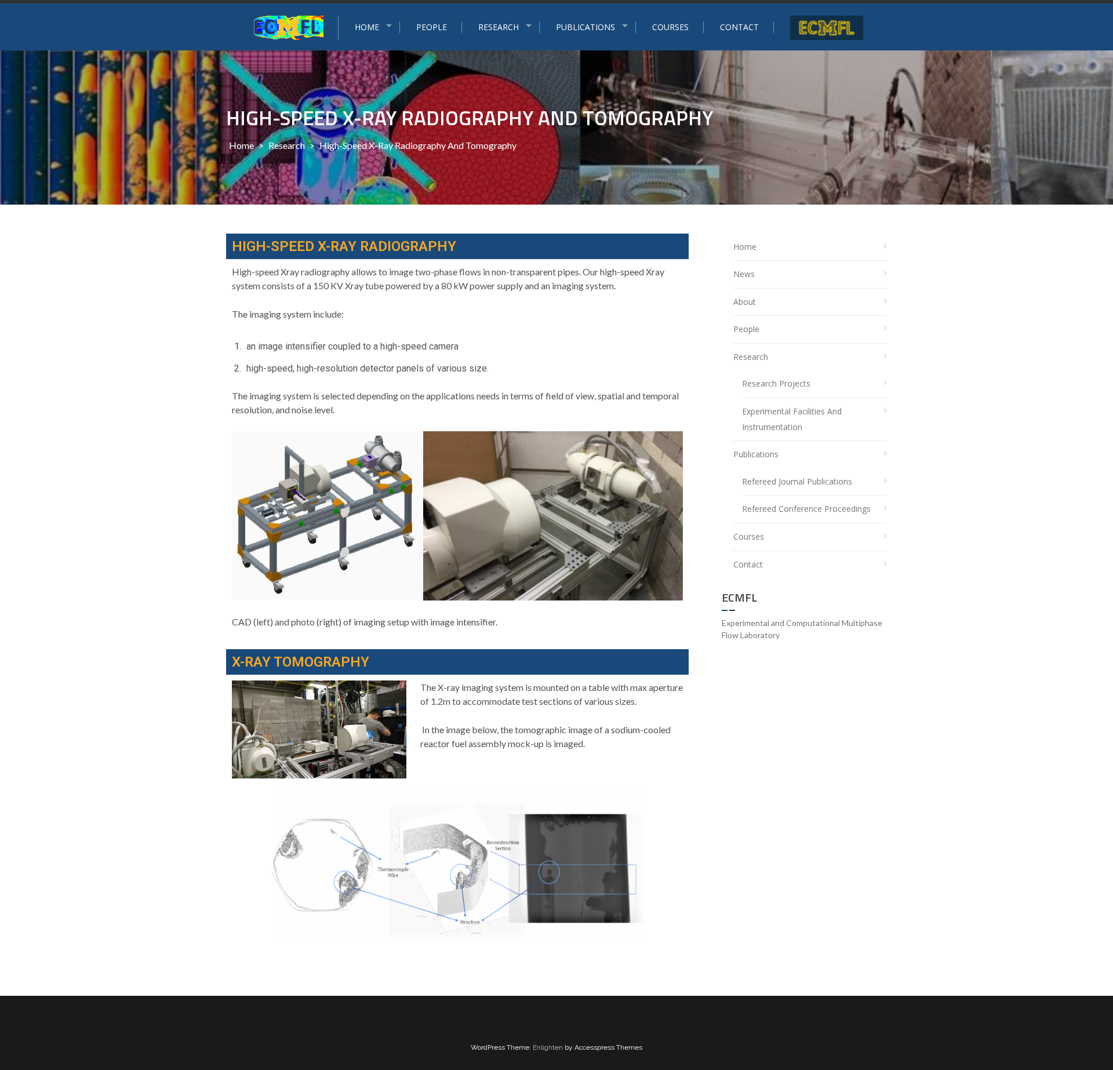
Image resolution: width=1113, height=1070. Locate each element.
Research (286, 145)
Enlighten (548, 1047)
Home (241, 145)
